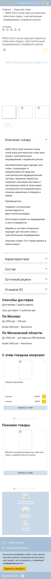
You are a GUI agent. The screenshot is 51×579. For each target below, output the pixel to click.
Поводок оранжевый (14, 382)
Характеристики (17, 259)
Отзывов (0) (14, 289)
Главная (6, 9)
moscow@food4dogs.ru (17, 548)
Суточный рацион (18, 279)
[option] (25, 75)
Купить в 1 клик (25, 408)
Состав (10, 269)
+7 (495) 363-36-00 (25, 3)
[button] (42, 4)
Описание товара (18, 140)
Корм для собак (22, 9)
